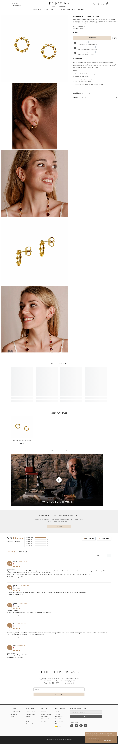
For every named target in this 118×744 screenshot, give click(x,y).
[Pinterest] (81, 725)
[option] (22, 430)
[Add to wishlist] (114, 38)
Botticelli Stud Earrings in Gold (22, 440)
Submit (86, 716)
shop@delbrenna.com (17, 5)
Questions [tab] (22, 551)
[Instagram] (76, 725)
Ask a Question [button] (89, 538)
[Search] (88, 4)
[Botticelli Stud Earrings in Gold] (22, 427)
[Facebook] (71, 725)
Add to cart (92, 38)
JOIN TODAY (59, 694)
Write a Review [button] (104, 538)
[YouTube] (85, 725)
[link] (22, 398)
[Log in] (98, 4)
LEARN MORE (59, 526)
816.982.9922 (15, 3)
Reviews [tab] (10, 551)
